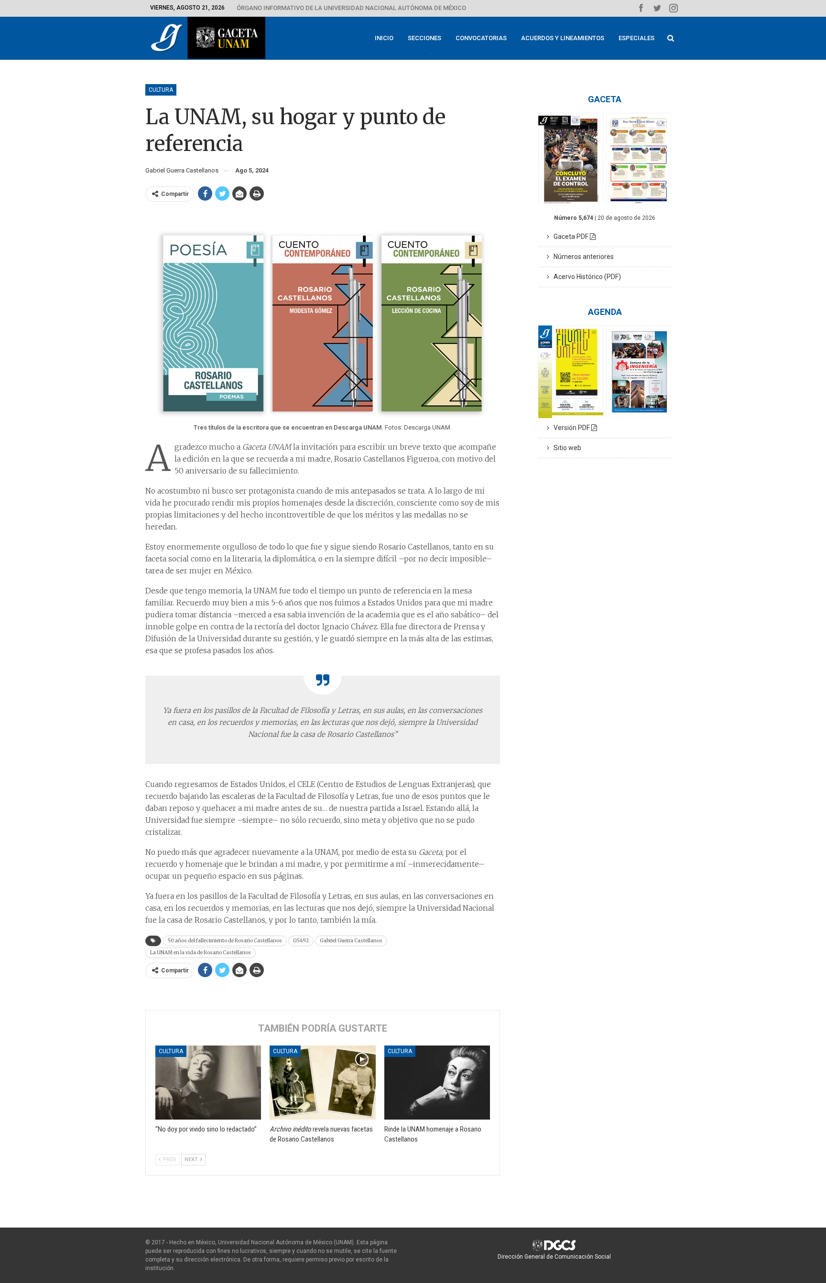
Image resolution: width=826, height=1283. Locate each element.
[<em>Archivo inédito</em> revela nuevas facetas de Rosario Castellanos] (322, 1083)
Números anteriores (581, 256)
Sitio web (565, 448)
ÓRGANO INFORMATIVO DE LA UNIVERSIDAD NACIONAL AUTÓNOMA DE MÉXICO (351, 7)
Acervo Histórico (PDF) (585, 276)
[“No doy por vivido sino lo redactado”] (208, 1083)
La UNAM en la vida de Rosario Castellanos (200, 952)
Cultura (161, 89)
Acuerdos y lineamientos (562, 38)
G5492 (301, 941)
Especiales (636, 38)
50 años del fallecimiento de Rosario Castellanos (225, 941)
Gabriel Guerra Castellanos (351, 941)
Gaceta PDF (569, 236)
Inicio (384, 38)
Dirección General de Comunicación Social (554, 1256)
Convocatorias (481, 38)
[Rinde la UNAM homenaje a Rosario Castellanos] (437, 1083)
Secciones (424, 38)
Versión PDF (570, 427)
